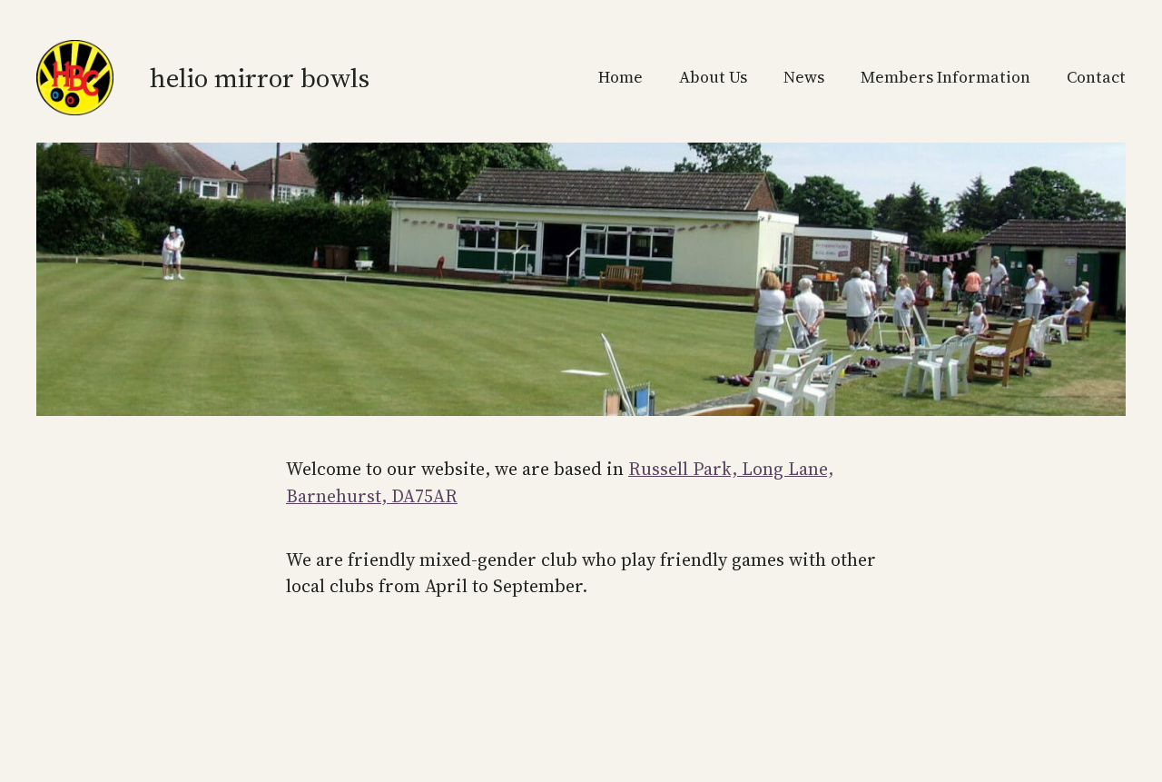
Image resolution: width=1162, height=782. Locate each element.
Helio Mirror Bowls (259, 77)
